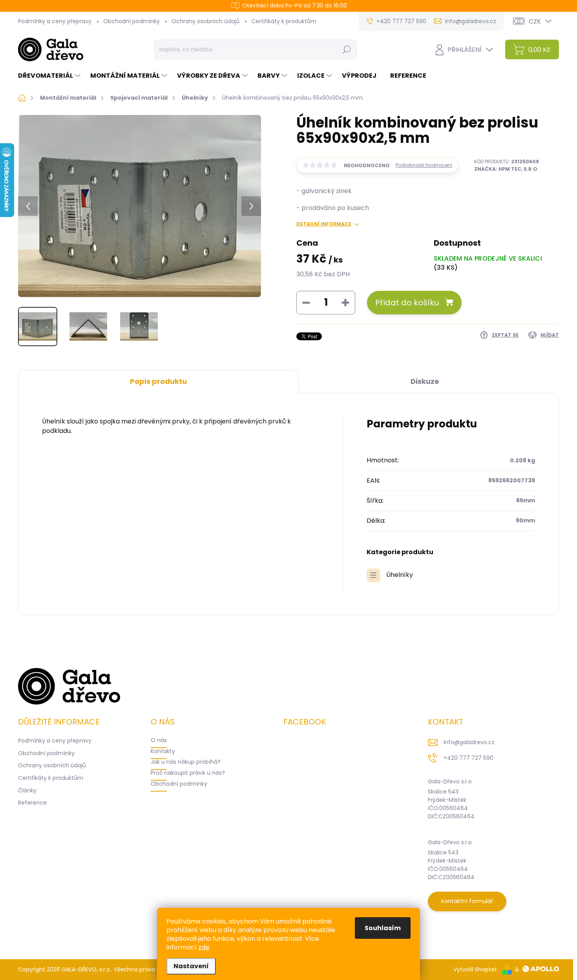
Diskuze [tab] (425, 381)
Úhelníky (399, 574)
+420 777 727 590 (468, 758)
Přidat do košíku (407, 302)
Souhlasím (383, 928)
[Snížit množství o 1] (306, 302)
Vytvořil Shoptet (475, 969)
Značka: (505, 169)
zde (203, 947)
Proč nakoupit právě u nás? (188, 773)
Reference (32, 803)
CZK (535, 21)
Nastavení (191, 966)
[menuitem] (50, 76)
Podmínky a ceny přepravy (54, 21)
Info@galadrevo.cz (469, 742)
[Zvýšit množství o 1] (345, 302)
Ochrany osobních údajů (205, 21)
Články (27, 790)
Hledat (346, 49)
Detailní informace (323, 224)
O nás (159, 740)
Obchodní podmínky (131, 21)
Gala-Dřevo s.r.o (450, 781)
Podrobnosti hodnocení (424, 165)
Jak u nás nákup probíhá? (186, 762)
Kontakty (163, 751)
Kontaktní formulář (467, 901)
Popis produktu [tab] (158, 381)
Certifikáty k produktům (283, 21)
